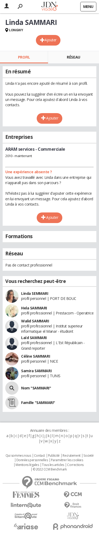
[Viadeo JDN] (73, 516)
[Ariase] (26, 526)
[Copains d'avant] (26, 516)
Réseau (73, 57)
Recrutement (71, 455)
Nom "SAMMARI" (36, 387)
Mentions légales (27, 465)
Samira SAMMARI (36, 370)
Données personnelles (32, 460)
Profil (24, 57)
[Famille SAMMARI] (11, 402)
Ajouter (50, 39)
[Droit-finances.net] (73, 505)
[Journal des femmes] (26, 494)
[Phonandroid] (73, 526)
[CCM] (73, 494)
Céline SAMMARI (35, 356)
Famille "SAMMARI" (38, 402)
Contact (39, 455)
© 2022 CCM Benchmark (50, 469)
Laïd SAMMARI (34, 337)
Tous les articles (53, 465)
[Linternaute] (26, 505)
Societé (88, 455)
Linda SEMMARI (34, 293)
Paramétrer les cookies (67, 460)
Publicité (54, 455)
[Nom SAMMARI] (11, 388)
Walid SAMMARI (35, 320)
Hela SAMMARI (34, 307)
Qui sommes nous (18, 455)
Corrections (75, 465)
